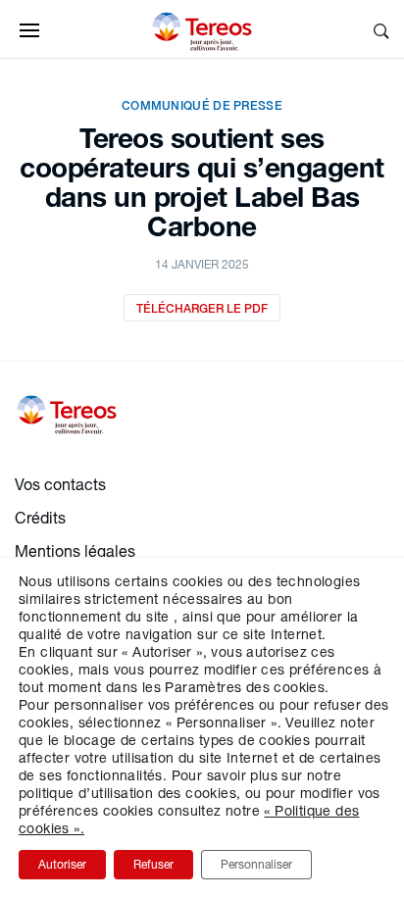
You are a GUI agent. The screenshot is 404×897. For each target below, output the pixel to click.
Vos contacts (60, 483)
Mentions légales (75, 550)
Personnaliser (256, 864)
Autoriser (62, 864)
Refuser (153, 864)
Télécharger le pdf (202, 308)
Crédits (40, 517)
